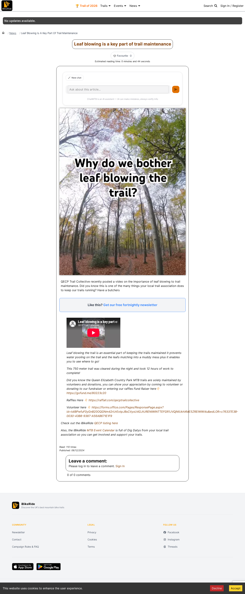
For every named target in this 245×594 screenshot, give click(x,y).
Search (208, 6)
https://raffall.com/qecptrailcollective (114, 400)
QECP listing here (106, 423)
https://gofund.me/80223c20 (86, 393)
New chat (76, 77)
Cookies (92, 539)
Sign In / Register (232, 6)
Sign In (120, 466)
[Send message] (175, 89)
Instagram (174, 539)
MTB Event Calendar (101, 430)
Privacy (92, 532)
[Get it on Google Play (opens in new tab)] (48, 566)
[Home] (3, 32)
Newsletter (18, 532)
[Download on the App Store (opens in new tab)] (23, 566)
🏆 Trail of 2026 (86, 6)
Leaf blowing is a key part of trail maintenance (122, 44)
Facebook (173, 532)
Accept (236, 588)
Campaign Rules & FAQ (25, 546)
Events (118, 6)
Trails (103, 6)
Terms (91, 546)
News (133, 6)
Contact (16, 539)
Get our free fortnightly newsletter (130, 305)
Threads (172, 546)
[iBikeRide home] (15, 505)
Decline (217, 588)
